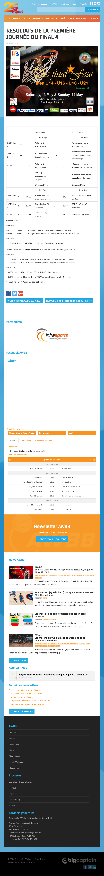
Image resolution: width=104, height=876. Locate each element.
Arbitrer (36, 18)
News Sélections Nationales (50, 646)
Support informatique (39, 4)
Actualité (13, 732)
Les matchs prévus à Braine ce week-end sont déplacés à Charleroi (60, 638)
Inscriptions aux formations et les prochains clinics (29, 701)
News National (77, 575)
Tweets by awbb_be (15, 429)
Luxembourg (14, 799)
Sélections (81, 18)
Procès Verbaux (16, 762)
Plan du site (14, 768)
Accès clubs (65, 4)
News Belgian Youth (78, 643)
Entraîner (50, 18)
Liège (11, 793)
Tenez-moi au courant (52, 539)
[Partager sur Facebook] (8, 293)
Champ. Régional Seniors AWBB (21, 433)
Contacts (83, 4)
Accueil (8, 18)
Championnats (15, 756)
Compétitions (65, 18)
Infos (93, 18)
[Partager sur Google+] (20, 293)
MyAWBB (54, 4)
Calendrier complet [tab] (43, 440)
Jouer (25, 18)
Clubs (11, 750)
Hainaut (12, 788)
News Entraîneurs (49, 619)
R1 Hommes (44, 433)
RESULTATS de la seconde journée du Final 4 (68, 300)
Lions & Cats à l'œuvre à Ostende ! (23, 697)
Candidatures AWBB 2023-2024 (25, 300)
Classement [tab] (26, 440)
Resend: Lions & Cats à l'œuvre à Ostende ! (26, 690)
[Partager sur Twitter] (14, 293)
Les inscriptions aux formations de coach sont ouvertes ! (60, 615)
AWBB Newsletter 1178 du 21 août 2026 (25, 694)
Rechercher (93, 9)
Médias (12, 738)
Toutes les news (18, 660)
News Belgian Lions (64, 575)
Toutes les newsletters (21, 711)
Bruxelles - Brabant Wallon (20, 782)
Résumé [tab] (13, 440)
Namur (12, 805)
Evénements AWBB (50, 575)
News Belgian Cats (64, 643)
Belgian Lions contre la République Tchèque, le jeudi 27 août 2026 (64, 570)
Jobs (74, 4)
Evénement (39, 575)
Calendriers (14, 744)
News (15, 18)
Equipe (72, 433)
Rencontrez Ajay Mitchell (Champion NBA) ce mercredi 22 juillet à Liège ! (64, 593)
